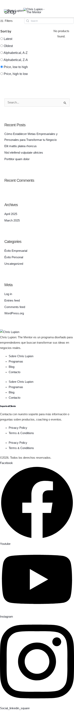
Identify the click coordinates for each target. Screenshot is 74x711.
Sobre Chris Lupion (21, 356)
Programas (16, 361)
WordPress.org (14, 313)
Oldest (8, 46)
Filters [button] (9, 20)
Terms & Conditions (21, 433)
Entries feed (12, 300)
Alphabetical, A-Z (16, 52)
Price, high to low (16, 74)
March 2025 (12, 220)
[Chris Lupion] (13, 10)
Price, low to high (16, 67)
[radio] (6, 39)
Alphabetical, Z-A (16, 60)
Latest (8, 39)
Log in (8, 294)
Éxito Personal (13, 257)
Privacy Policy (18, 427)
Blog (11, 366)
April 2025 (10, 214)
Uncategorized (13, 263)
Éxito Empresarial (15, 250)
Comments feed (14, 307)
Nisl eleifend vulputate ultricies (23, 152)
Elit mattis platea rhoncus (20, 146)
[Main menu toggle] (67, 11)
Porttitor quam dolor (17, 159)
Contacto (14, 372)
